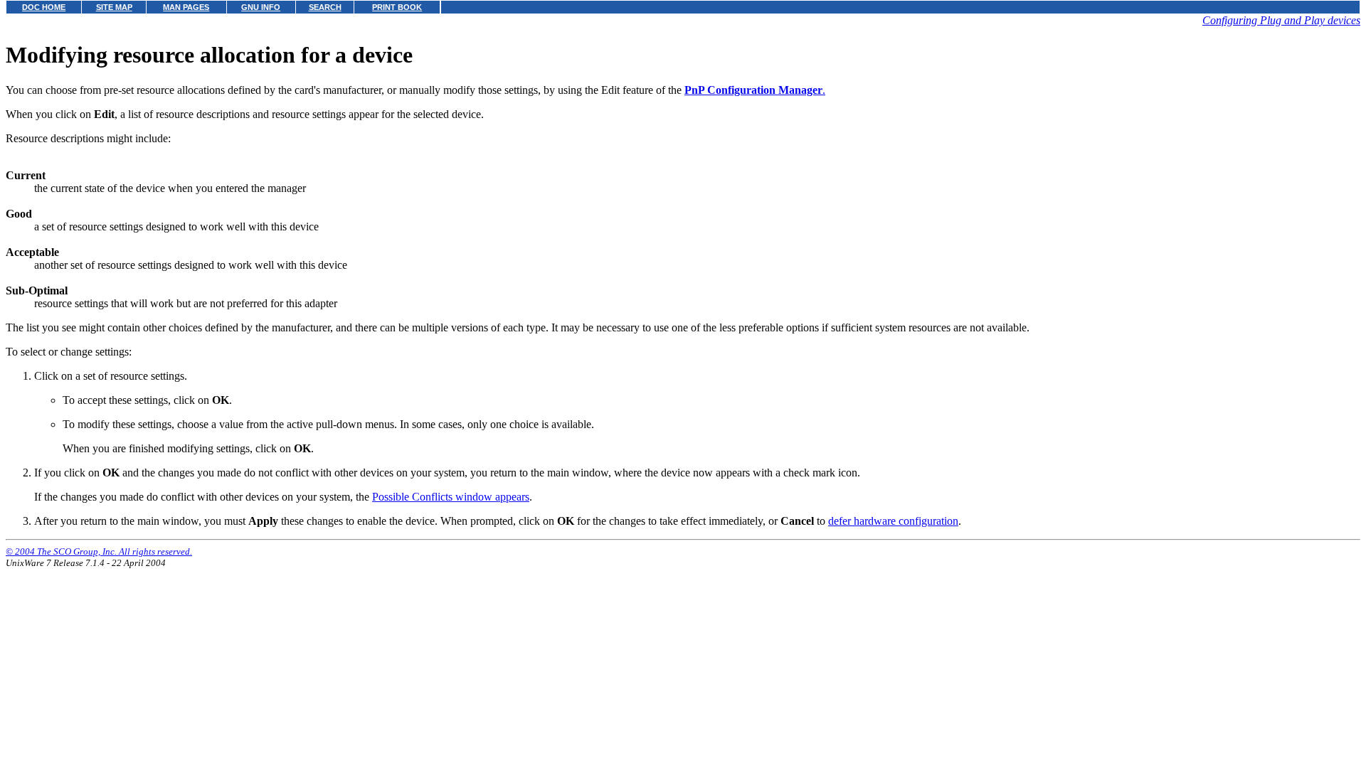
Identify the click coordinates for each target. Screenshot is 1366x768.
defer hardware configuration (893, 521)
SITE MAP (114, 7)
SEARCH (325, 7)
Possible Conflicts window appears (450, 497)
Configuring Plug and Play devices (1281, 20)
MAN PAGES (186, 7)
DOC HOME (43, 7)
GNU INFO (260, 7)
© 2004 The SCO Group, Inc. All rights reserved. (99, 551)
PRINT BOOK (397, 7)
